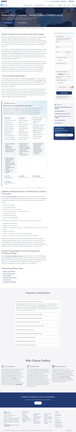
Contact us (38, 403)
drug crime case (18, 53)
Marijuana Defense (26, 418)
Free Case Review (7, 22)
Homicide (24, 415)
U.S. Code (41, 28)
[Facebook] (2, 1)
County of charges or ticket (61, 57)
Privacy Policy (30, 430)
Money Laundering (48, 417)
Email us (65, 1)
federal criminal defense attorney (14, 256)
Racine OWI (13, 425)
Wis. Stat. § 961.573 (35, 28)
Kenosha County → (59, 425)
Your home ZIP (68, 52)
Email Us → (57, 417)
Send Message (64, 93)
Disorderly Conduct (37, 416)
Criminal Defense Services (9, 10)
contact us (14, 378)
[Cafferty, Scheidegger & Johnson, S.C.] (4, 5)
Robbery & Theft (36, 421)
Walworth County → (59, 426)
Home (2, 10)
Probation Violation (48, 421)
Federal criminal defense (9, 271)
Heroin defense (7, 279)
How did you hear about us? (61, 80)
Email (57, 47)
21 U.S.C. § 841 (30, 78)
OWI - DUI (24, 413)
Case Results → (58, 419)
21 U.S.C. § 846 (37, 80)
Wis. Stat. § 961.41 (21, 28)
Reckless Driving (47, 413)
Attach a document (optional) (63, 74)
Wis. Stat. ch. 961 (14, 28)
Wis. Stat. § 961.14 (28, 28)
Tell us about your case (61, 63)
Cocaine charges (7, 275)
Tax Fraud (46, 423)
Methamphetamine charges (10, 277)
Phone (57, 52)
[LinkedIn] (6, 1)
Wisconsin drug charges (9, 273)
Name (57, 41)
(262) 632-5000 (57, 1)
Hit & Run (46, 415)
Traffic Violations (36, 423)
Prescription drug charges (9, 282)
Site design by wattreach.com (47, 430)
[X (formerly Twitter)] (4, 1)
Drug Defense (25, 417)
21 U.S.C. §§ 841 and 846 (11, 196)
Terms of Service (37, 430)
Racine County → (58, 423)
